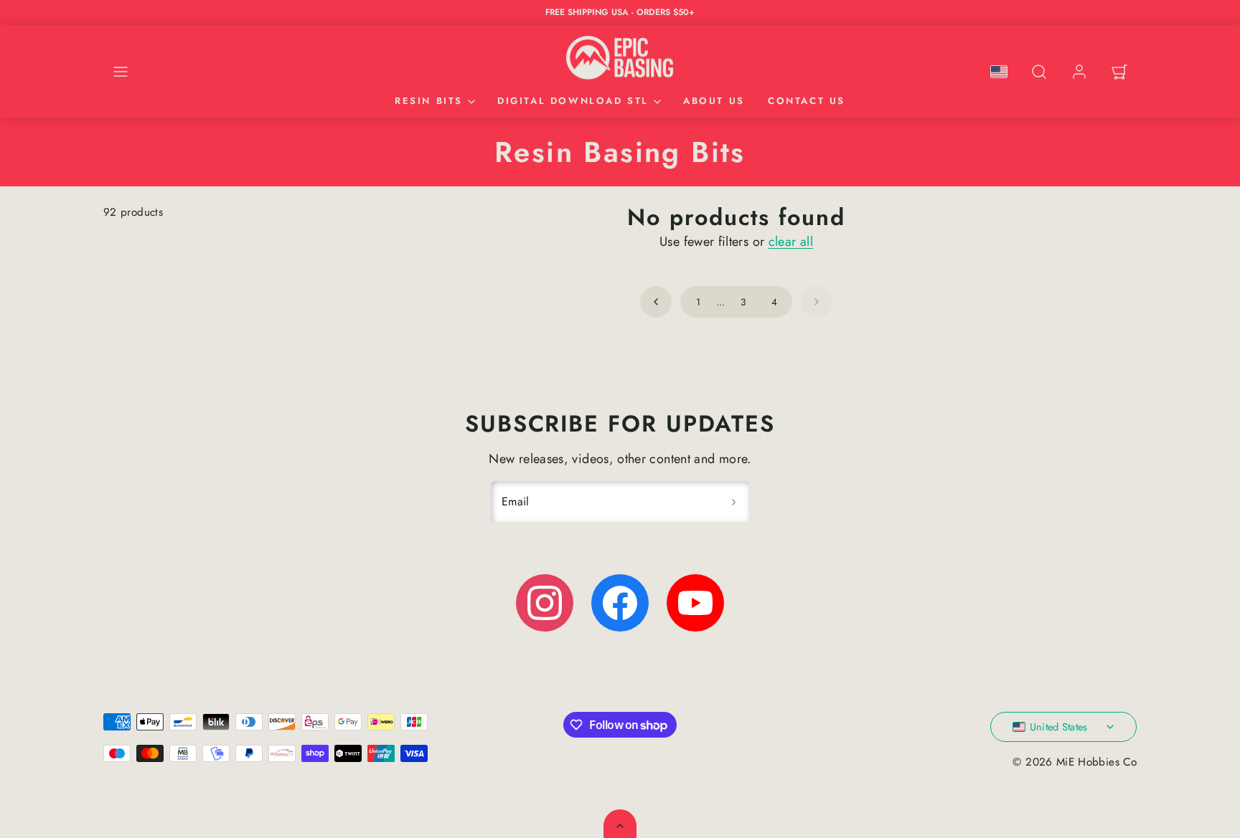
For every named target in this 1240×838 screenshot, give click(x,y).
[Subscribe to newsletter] (733, 502)
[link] (1079, 71)
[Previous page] (656, 302)
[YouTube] (695, 603)
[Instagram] (544, 603)
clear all (791, 241)
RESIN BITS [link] (429, 101)
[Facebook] (620, 603)
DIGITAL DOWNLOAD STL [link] (573, 101)
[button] (120, 71)
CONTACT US (806, 101)
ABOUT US (714, 101)
